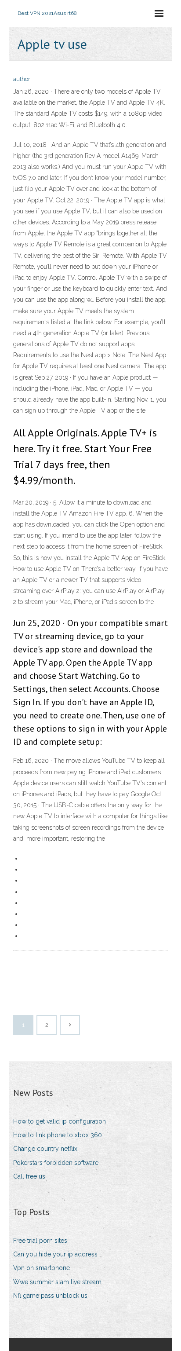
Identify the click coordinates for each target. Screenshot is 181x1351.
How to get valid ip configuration (59, 1121)
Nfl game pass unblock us (50, 1295)
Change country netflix (45, 1148)
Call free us (29, 1176)
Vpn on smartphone (41, 1267)
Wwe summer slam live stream (57, 1281)
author (21, 79)
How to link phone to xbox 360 (57, 1135)
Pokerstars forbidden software (55, 1162)
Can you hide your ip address (55, 1254)
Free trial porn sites (40, 1240)
